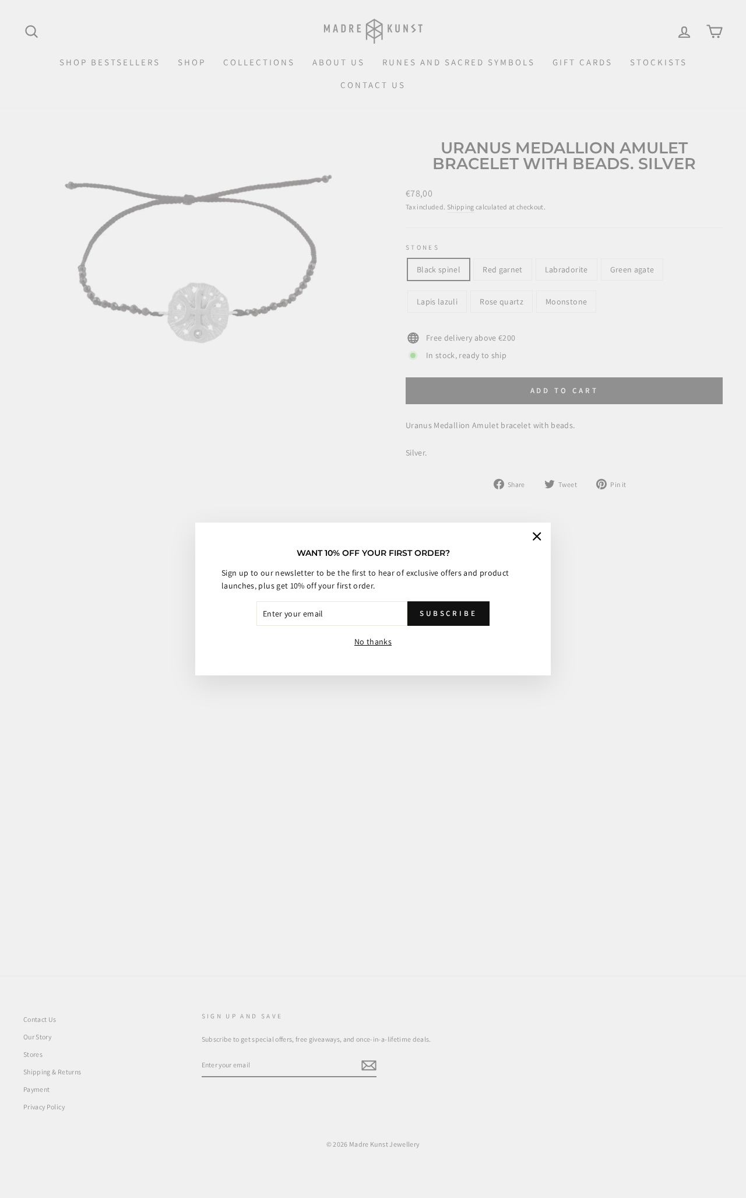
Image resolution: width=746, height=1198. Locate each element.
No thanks (373, 641)
